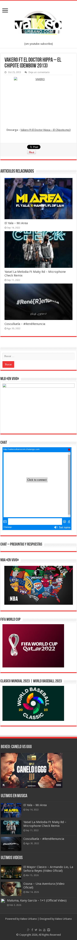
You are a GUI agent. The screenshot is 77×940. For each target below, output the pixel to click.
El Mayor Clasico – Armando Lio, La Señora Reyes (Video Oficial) (48, 869)
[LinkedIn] (40, 929)
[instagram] (49, 929)
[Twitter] (36, 929)
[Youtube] (44, 929)
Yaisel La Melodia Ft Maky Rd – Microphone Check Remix (44, 824)
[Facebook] (32, 929)
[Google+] (28, 929)
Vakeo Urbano (63, 918)
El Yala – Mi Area (16, 223)
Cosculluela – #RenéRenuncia (25, 324)
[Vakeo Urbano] (38, 21)
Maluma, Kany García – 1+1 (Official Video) (37, 900)
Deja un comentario (39, 72)
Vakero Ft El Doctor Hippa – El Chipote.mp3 (46, 129)
